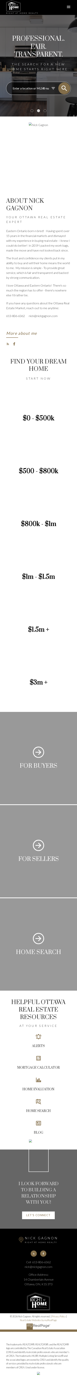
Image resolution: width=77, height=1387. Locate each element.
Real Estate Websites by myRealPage (38, 1320)
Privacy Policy (59, 1316)
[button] (21, 334)
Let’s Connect (38, 1215)
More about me (21, 333)
